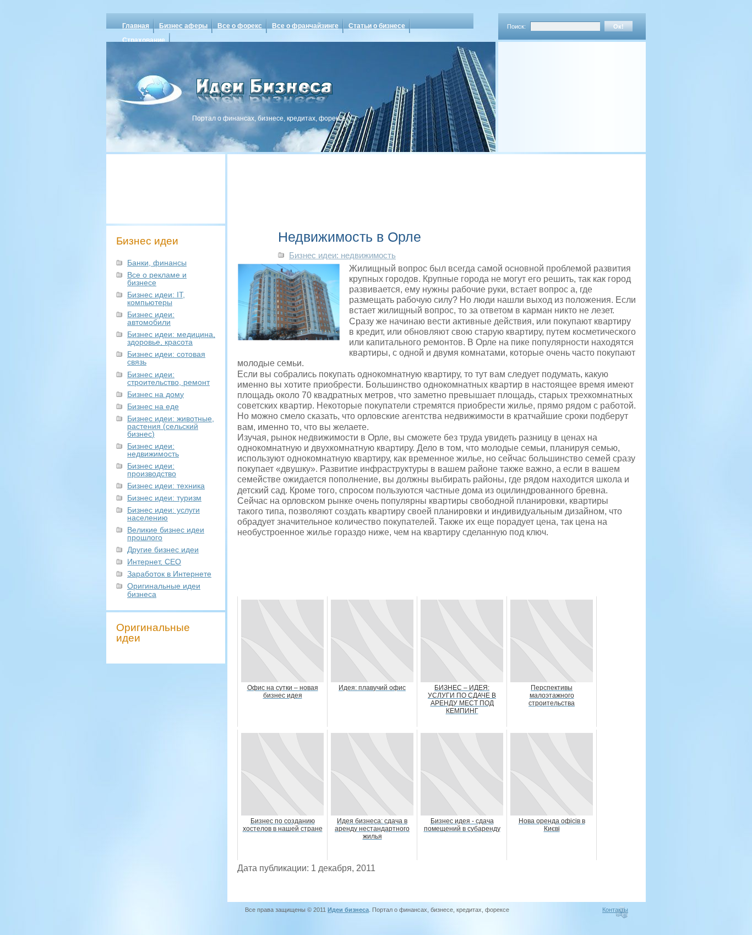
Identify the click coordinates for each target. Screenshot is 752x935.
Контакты (615, 909)
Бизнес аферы (183, 26)
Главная (135, 26)
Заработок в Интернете (169, 573)
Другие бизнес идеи (163, 549)
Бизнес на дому (155, 394)
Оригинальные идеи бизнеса (163, 589)
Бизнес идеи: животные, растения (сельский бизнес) (170, 426)
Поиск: (516, 26)
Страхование (143, 40)
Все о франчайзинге (305, 26)
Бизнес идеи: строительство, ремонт (168, 378)
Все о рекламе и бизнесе (157, 278)
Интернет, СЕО (154, 561)
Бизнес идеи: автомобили (151, 318)
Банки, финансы (157, 262)
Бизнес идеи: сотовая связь (166, 358)
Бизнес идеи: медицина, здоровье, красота (171, 338)
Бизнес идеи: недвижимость (153, 450)
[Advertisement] (557, 93)
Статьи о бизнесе (376, 26)
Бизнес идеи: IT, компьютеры (156, 298)
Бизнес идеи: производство (151, 469)
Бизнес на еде (153, 406)
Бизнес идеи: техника (166, 485)
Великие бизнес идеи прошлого (165, 533)
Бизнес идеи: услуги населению (163, 513)
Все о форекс (239, 26)
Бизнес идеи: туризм (164, 497)
